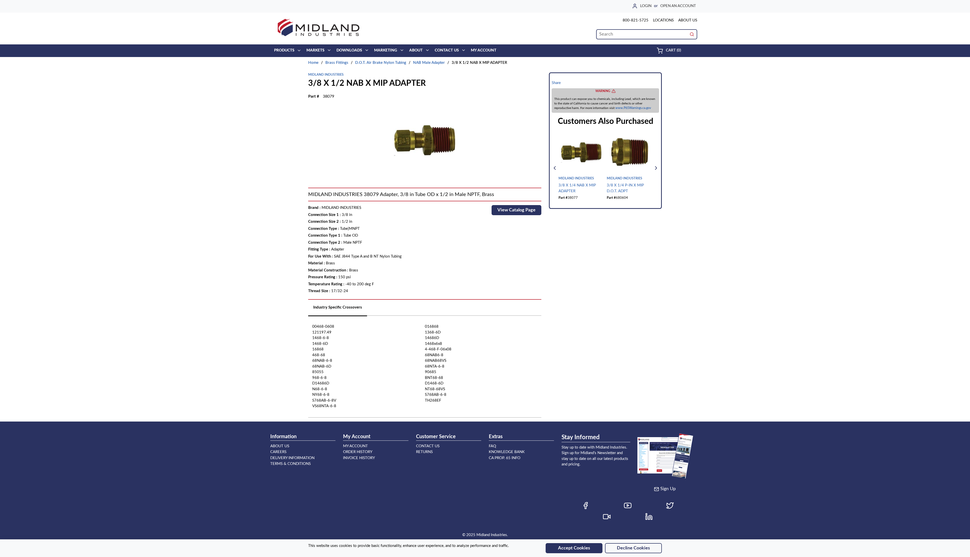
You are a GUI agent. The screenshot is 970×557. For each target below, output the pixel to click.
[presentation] (337, 309)
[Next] (656, 168)
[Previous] (555, 168)
